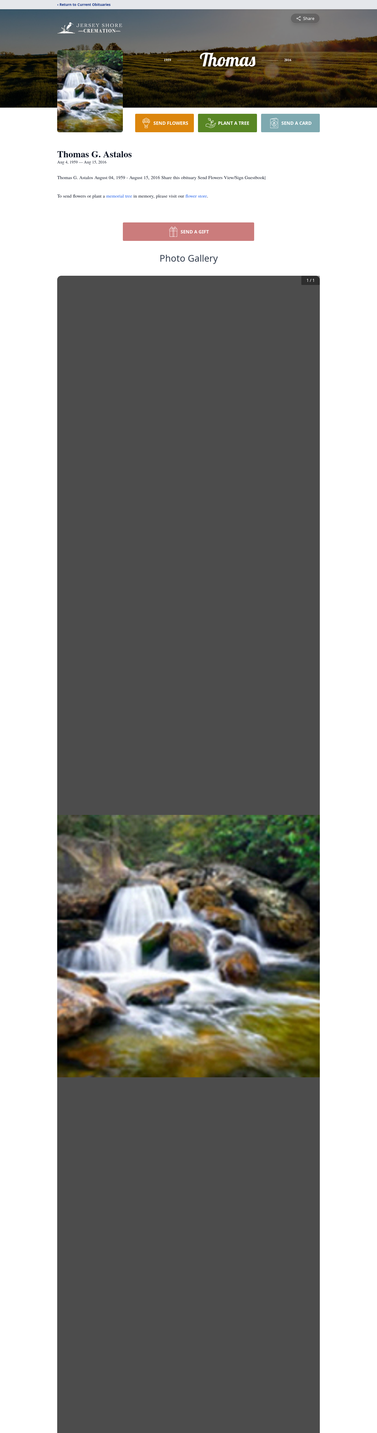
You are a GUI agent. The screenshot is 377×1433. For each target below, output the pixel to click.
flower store (196, 196)
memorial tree (119, 196)
